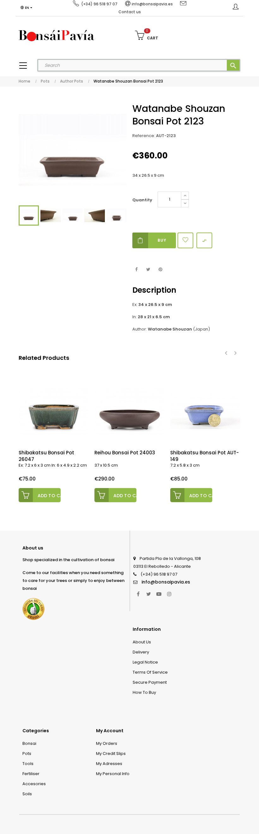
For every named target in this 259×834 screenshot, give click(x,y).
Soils (27, 794)
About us (142, 642)
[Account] (235, 8)
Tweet (148, 269)
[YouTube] (159, 594)
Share (136, 269)
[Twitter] (148, 594)
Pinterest (160, 269)
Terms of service (150, 672)
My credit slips (111, 753)
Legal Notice (145, 662)
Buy (162, 240)
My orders (106, 743)
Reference (143, 136)
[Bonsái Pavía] (56, 35)
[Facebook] (138, 594)
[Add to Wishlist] (185, 240)
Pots (26, 753)
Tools (27, 764)
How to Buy (144, 692)
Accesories (34, 784)
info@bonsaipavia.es (166, 582)
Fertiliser (30, 774)
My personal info (113, 774)
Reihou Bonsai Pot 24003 (124, 452)
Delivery (141, 652)
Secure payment (150, 682)
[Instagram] (169, 594)
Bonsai (29, 743)
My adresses (109, 764)
